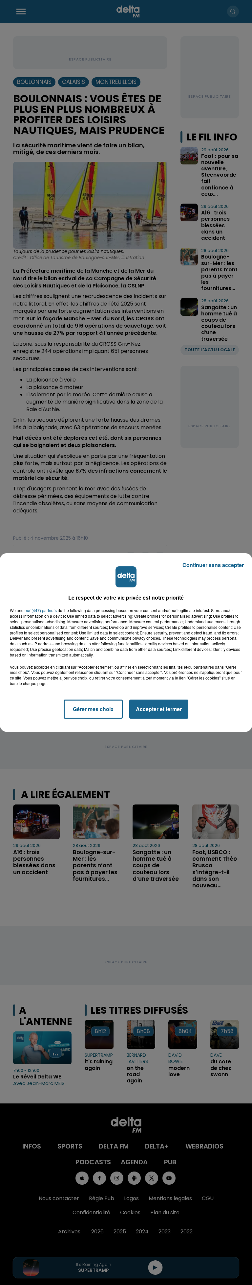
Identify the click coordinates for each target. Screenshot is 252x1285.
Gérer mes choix (93, 709)
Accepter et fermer (159, 709)
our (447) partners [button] (41, 610)
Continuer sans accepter (213, 565)
